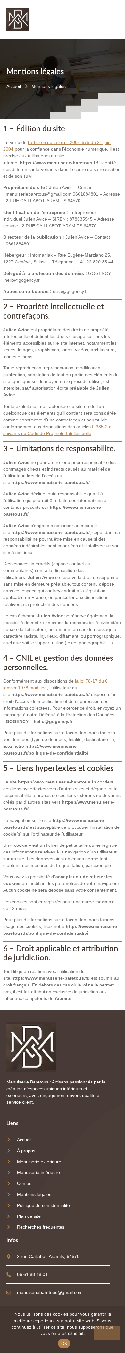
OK (64, 1343)
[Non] (107, 1333)
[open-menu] (115, 19)
